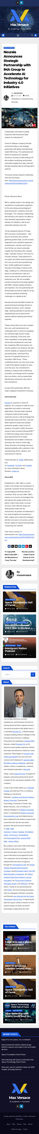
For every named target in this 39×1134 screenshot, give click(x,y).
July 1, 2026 (11, 948)
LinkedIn (28, 465)
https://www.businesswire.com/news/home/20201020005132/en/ (19, 537)
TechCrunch (13, 835)
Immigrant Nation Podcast (16, 649)
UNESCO (24, 884)
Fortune (14, 832)
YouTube (18, 465)
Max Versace (19, 25)
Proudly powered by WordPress (13, 1116)
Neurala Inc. (16, 732)
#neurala (14, 102)
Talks (19, 645)
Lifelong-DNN (29, 741)
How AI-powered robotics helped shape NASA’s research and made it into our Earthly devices (19, 1047)
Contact (25, 1129)
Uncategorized (10, 963)
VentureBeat (23, 835)
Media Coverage (9, 47)
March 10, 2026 (13, 1020)
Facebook (10, 465)
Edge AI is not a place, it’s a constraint (18, 943)
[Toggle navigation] (18, 35)
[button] (32, 35)
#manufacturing (27, 99)
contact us (15, 471)
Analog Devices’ (19, 774)
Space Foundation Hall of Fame (18, 604)
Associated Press (13, 838)
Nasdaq (21, 832)
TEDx (13, 1124)
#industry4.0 (15, 99)
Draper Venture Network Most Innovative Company (19, 868)
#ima (27, 96)
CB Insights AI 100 (19, 865)
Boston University (27, 810)
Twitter (21, 460)
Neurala (8, 403)
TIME (7, 829)
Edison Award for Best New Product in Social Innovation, (18, 877)
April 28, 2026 (12, 972)
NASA (9, 890)
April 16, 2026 (12, 996)
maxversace (18, 93)
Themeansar (19, 1119)
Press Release (21, 622)
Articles (8, 1010)
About (8, 1124)
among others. (13, 841)
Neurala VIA (20, 744)
